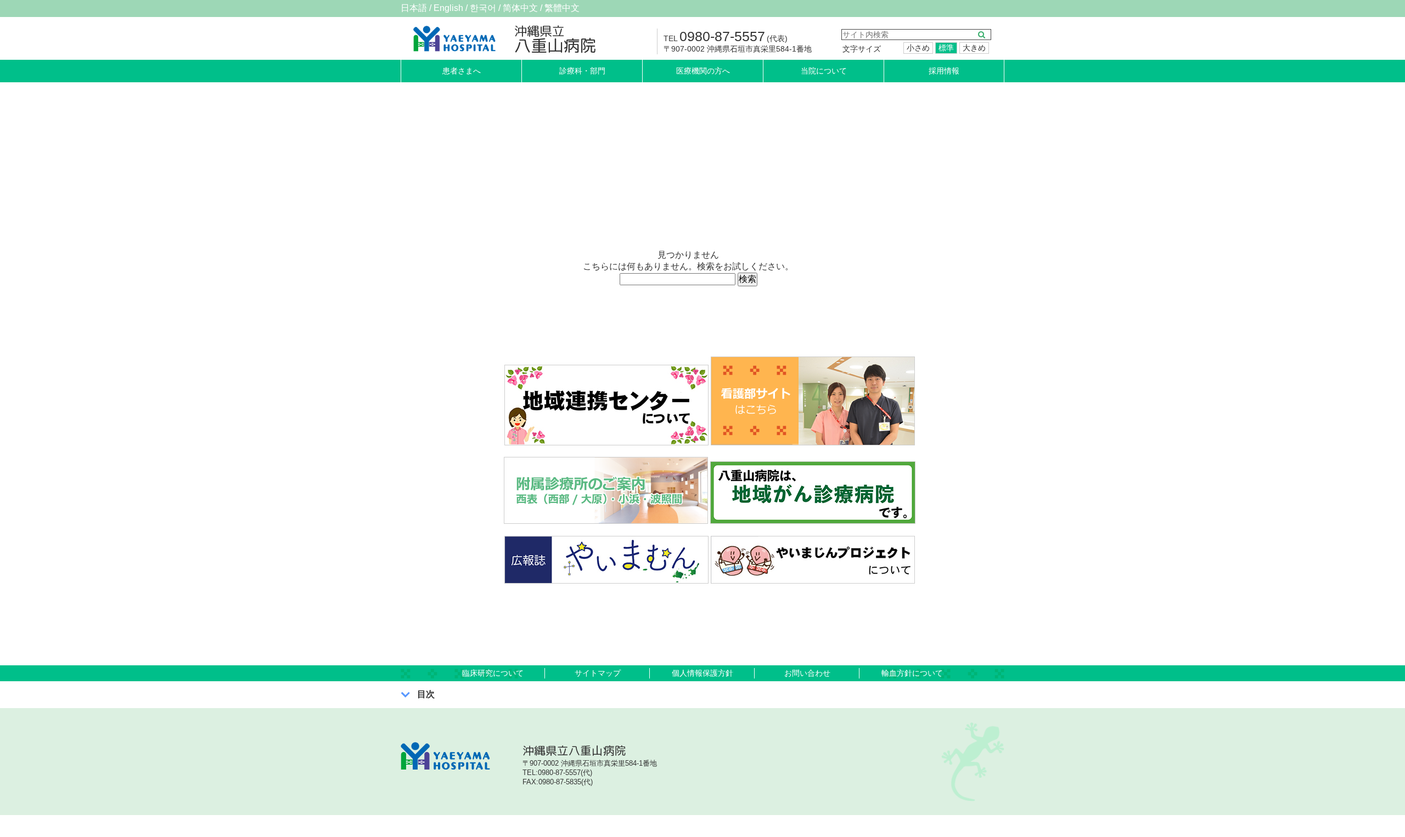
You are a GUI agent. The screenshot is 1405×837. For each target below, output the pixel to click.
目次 (426, 694)
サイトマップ (598, 673)
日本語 (414, 8)
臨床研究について (493, 673)
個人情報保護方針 (702, 673)
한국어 (483, 8)
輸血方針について (912, 673)
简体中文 (520, 8)
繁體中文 (562, 8)
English (448, 8)
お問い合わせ (807, 673)
